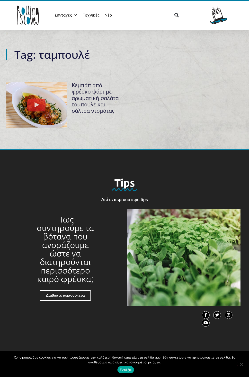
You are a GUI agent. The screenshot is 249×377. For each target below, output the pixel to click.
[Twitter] (217, 315)
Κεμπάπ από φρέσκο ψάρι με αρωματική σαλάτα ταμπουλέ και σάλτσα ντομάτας (95, 97)
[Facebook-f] (206, 315)
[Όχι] (241, 364)
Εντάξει (126, 370)
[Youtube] (206, 323)
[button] (66, 15)
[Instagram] (228, 315)
